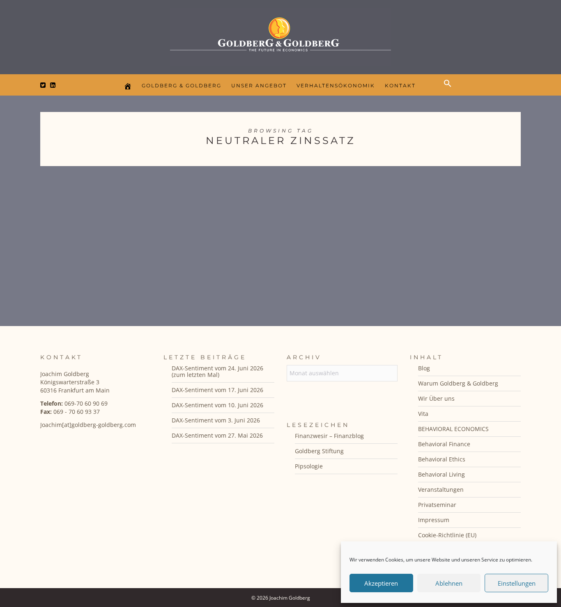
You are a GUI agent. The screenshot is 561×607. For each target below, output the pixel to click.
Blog (424, 368)
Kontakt (400, 85)
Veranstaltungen (441, 489)
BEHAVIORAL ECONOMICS (453, 429)
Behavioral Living (441, 474)
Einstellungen (517, 583)
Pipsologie (309, 466)
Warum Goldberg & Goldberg (458, 383)
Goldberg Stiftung (319, 451)
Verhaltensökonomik (336, 85)
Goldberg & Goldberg (181, 85)
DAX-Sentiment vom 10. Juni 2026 (217, 405)
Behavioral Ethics (441, 459)
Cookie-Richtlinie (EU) (447, 535)
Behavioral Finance (444, 444)
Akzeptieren (381, 583)
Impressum (433, 520)
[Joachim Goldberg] (280, 35)
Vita (423, 414)
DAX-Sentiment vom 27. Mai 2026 (217, 435)
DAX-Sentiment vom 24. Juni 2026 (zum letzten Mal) (217, 371)
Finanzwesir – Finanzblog (329, 436)
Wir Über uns (436, 398)
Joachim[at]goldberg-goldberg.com (88, 425)
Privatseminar (437, 505)
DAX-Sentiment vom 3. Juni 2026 (216, 420)
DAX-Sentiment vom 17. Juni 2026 (217, 390)
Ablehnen (448, 583)
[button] (450, 90)
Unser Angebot (259, 85)
